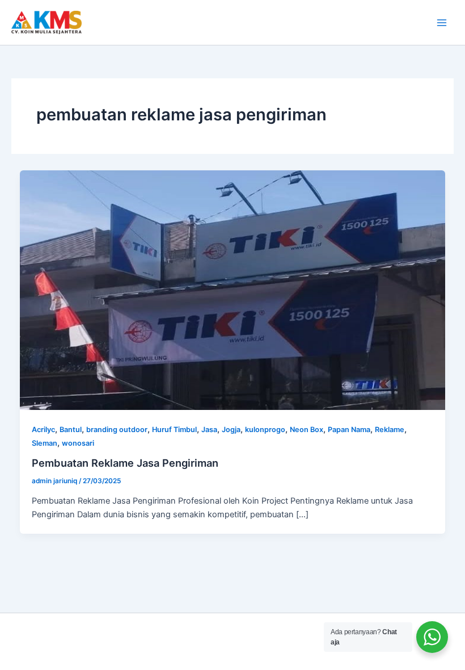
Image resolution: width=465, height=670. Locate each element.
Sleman (44, 443)
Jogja (231, 429)
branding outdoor (116, 429)
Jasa (209, 429)
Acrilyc (43, 429)
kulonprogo (265, 429)
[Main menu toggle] (442, 23)
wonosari (78, 443)
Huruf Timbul (174, 429)
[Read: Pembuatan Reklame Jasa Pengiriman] (233, 289)
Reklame (389, 429)
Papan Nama (349, 429)
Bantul (71, 429)
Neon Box (306, 429)
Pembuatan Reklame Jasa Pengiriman (125, 463)
